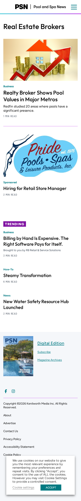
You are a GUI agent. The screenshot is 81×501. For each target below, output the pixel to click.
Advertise (9, 423)
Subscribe (44, 352)
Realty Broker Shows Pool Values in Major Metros (33, 96)
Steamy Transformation (27, 275)
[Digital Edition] (18, 374)
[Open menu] (74, 7)
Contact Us (10, 431)
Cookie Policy (12, 455)
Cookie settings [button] (23, 487)
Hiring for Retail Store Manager (34, 188)
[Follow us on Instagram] (13, 391)
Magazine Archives (49, 360)
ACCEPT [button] (51, 487)
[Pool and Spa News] (40, 6)
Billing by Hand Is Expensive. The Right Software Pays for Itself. (36, 241)
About (7, 415)
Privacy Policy (12, 439)
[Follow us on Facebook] (5, 391)
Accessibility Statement (18, 447)
